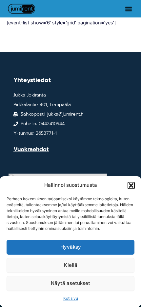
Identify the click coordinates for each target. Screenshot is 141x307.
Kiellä (70, 265)
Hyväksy (70, 247)
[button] (131, 185)
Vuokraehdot (31, 149)
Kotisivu (70, 298)
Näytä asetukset (70, 283)
